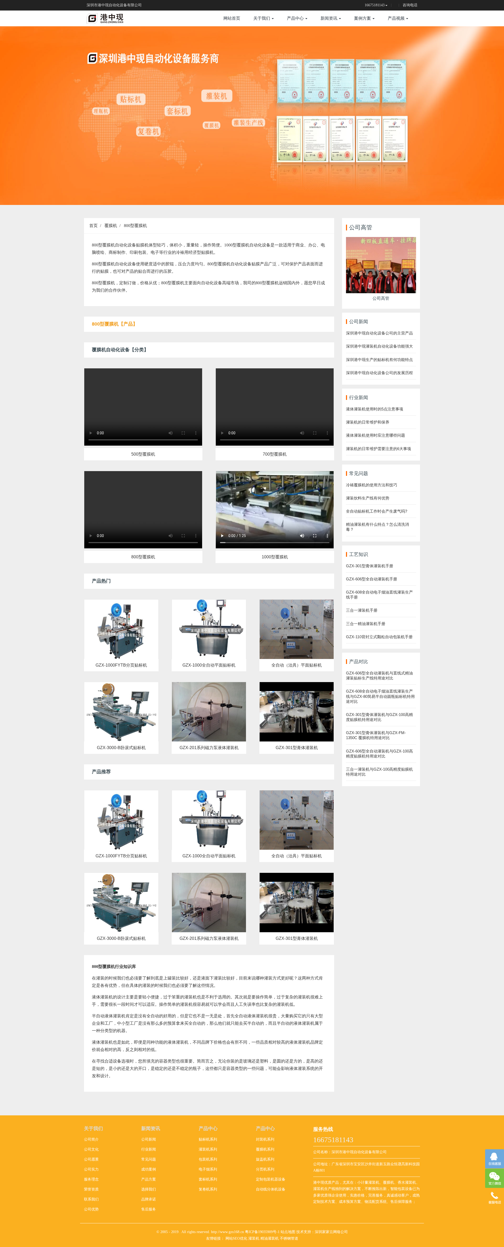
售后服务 (148, 1209)
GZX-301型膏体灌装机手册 (369, 566)
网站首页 (231, 18)
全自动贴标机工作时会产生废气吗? (376, 511)
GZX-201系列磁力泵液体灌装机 (209, 747)
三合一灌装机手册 (361, 610)
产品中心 (296, 18)
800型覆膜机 (135, 225)
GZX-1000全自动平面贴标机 (208, 665)
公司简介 (91, 1139)
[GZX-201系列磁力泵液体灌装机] (209, 711)
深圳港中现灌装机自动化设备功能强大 (379, 346)
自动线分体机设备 (270, 1189)
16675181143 (375, 5)
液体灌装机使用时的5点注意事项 (374, 409)
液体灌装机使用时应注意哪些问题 (375, 435)
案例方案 (363, 18)
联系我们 (91, 1199)
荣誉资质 (91, 1189)
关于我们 (262, 18)
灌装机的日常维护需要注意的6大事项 (378, 448)
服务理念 (91, 1179)
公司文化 (91, 1149)
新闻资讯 (329, 18)
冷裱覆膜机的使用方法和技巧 (371, 485)
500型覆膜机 (143, 454)
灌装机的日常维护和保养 (367, 422)
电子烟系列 (208, 1169)
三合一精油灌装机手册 (365, 623)
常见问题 (148, 1159)
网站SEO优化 (236, 1238)
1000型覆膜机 (275, 557)
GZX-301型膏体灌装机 (297, 747)
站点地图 (288, 1232)
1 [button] (245, 197)
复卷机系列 (208, 1189)
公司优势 (91, 1209)
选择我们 (148, 1189)
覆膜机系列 (265, 1149)
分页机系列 (265, 1169)
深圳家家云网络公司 (331, 1232)
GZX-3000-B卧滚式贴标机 (121, 747)
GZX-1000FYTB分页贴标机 (121, 665)
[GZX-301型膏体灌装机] (297, 711)
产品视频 (397, 18)
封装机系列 (265, 1139)
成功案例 (148, 1169)
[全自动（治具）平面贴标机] (297, 629)
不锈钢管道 (289, 1238)
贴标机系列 (208, 1139)
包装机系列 (208, 1159)
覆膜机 (110, 225)
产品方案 (148, 1179)
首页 (93, 225)
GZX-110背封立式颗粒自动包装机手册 (379, 637)
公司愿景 (91, 1159)
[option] (252, 115)
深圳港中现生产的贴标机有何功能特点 (379, 359)
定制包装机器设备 (270, 1179)
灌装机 (253, 1238)
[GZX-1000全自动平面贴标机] (209, 629)
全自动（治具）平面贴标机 (296, 665)
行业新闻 (148, 1149)
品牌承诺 (148, 1199)
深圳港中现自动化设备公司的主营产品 (379, 333)
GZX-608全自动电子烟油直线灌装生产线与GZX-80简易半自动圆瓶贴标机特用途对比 (380, 696)
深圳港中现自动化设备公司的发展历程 (379, 372)
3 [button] (258, 197)
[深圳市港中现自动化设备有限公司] (115, 18)
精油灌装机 (269, 1238)
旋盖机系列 (265, 1159)
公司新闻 (148, 1139)
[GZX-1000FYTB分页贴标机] (121, 629)
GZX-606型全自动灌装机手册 (371, 579)
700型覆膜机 (275, 454)
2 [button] (252, 197)
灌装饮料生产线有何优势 (367, 498)
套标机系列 (208, 1179)
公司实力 (91, 1169)
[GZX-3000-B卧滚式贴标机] (121, 711)
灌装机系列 (208, 1149)
